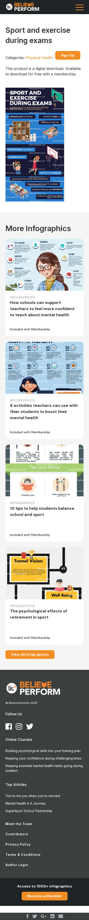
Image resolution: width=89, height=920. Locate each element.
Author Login (16, 865)
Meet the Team (18, 824)
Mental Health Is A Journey (25, 803)
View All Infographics (30, 654)
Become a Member (44, 896)
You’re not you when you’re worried (32, 796)
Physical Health (40, 57)
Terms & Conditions (22, 854)
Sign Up (68, 55)
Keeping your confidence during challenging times (43, 758)
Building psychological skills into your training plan (43, 751)
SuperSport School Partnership (28, 811)
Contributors (16, 834)
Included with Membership (30, 329)
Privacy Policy (18, 844)
